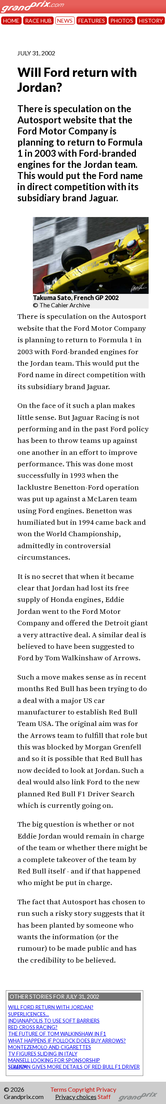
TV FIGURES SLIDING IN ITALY (42, 1054)
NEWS (65, 20)
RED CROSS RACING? (33, 1027)
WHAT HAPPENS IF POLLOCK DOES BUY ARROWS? (67, 1041)
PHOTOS (121, 20)
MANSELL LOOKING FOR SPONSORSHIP (54, 1060)
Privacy (106, 1089)
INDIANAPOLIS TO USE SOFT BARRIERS (54, 1021)
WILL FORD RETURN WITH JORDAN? (50, 1007)
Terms (58, 1089)
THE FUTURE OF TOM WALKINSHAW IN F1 (57, 1034)
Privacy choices (76, 1096)
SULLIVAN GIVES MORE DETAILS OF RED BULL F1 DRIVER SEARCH (74, 1067)
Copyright (81, 1089)
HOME (11, 20)
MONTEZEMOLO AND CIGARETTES (49, 1047)
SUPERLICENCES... (28, 1014)
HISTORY (151, 20)
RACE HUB (38, 20)
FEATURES (91, 20)
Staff (104, 1096)
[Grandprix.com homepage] (138, 1096)
